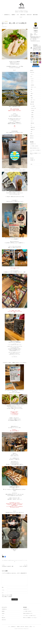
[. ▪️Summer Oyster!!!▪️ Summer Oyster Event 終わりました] (40, 59)
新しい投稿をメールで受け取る (7, 596)
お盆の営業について (33, 143)
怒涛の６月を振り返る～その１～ (28, 613)
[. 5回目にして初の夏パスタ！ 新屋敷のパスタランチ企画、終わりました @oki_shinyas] (31, 59)
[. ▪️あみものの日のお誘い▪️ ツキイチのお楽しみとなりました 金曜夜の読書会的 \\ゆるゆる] (31, 53)
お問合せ (3, 613)
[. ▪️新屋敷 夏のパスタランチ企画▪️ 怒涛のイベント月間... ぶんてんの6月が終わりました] (37, 59)
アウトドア (32, 118)
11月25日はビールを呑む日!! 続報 (7, 566)
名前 (3, 587)
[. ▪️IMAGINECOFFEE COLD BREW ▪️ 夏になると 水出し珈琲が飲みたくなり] (40, 53)
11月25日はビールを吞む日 (7, 560)
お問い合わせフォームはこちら (35, 40)
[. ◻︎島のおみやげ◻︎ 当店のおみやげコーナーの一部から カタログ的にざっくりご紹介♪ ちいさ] (34, 53)
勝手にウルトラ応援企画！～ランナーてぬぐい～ (30, 617)
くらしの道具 (33, 106)
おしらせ (32, 78)
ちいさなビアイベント (22, 560)
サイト (3, 592)
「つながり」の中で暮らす (23, 566)
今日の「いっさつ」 (33, 87)
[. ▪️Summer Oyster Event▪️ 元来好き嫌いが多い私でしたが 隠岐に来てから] (31, 62)
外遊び (32, 97)
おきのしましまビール (15, 560)
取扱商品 (13, 14)
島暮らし (32, 93)
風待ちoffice (22, 14)
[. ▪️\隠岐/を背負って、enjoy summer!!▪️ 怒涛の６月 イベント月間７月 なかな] (37, 56)
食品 (31, 131)
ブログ (18, 14)
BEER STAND (29, 14)
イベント (3, 21)
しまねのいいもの (33, 108)
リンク (21, 17)
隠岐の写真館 (35, 14)
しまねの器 (32, 110)
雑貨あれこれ (33, 129)
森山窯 (32, 114)
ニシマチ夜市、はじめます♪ (34, 145)
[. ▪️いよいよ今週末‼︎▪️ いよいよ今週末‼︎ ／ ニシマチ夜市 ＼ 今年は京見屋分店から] (40, 56)
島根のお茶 (32, 123)
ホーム (9, 626)
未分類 (31, 133)
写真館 (31, 95)
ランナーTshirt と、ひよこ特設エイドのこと (29, 615)
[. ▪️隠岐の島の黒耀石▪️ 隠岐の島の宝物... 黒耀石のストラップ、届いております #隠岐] (31, 56)
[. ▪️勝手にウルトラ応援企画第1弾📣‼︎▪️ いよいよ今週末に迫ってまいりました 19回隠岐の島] (40, 62)
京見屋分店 (6, 21)
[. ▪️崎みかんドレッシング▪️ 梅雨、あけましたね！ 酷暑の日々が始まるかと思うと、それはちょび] (34, 59)
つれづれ (32, 80)
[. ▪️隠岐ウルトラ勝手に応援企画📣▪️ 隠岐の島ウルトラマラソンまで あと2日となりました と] (34, 62)
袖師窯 (32, 116)
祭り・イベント (33, 99)
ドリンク (32, 74)
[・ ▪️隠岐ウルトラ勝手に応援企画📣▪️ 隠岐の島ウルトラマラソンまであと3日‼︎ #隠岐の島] (37, 62)
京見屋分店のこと (7, 14)
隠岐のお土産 (33, 127)
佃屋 (31, 89)
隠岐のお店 (31, 135)
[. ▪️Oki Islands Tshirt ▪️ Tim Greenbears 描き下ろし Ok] (34, 56)
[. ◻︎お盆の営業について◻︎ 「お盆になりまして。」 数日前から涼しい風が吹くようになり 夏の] (37, 53)
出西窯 (32, 112)
